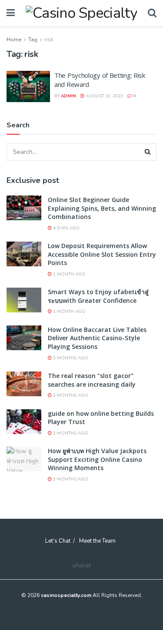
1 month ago (69, 274)
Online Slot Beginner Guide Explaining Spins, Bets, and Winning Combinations (102, 208)
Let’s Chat (57, 541)
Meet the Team (97, 541)
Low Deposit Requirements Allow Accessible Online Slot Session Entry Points (102, 254)
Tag (32, 39)
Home (14, 39)
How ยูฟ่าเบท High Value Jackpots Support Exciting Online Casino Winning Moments (97, 459)
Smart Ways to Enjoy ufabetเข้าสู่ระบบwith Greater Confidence (98, 296)
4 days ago (66, 228)
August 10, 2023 (103, 96)
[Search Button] (147, 152)
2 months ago (70, 358)
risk (48, 39)
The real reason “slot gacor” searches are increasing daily (92, 379)
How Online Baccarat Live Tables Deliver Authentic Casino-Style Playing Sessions (97, 338)
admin (68, 96)
